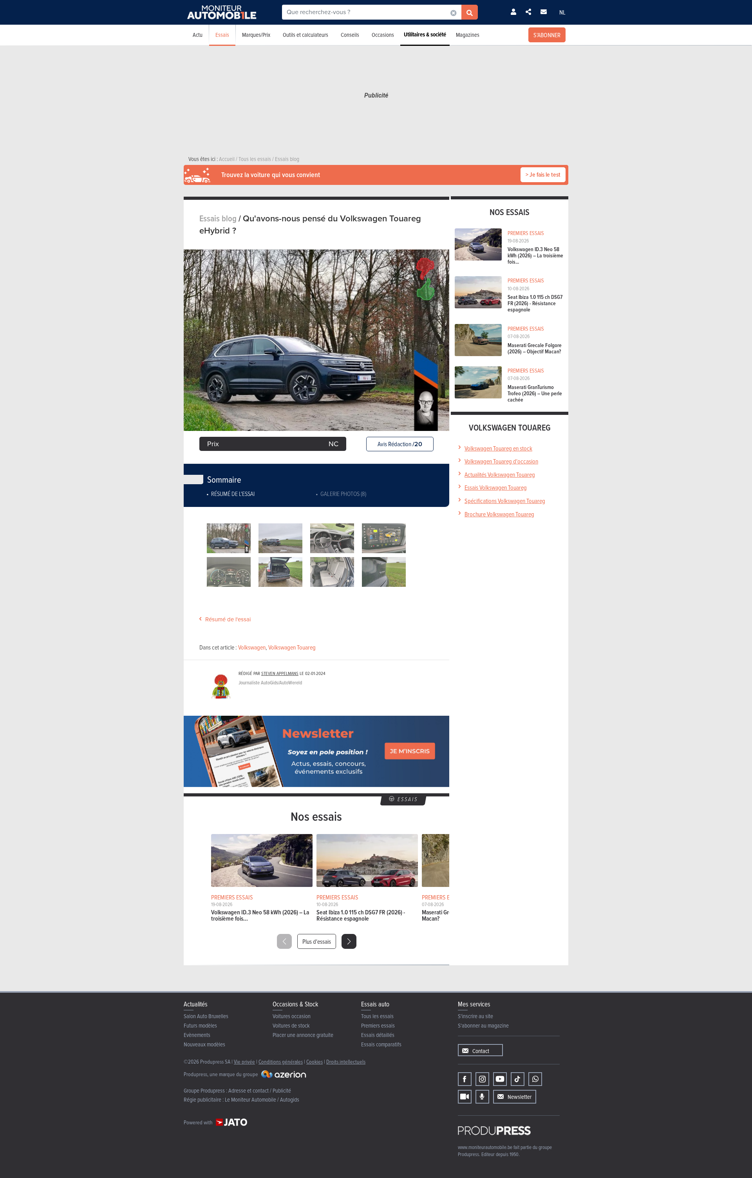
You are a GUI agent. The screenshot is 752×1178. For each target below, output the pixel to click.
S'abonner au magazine (483, 1025)
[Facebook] (465, 1079)
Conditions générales (280, 1061)
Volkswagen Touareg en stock (498, 448)
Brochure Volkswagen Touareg (499, 514)
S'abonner (546, 35)
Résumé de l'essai (233, 493)
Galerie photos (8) (343, 493)
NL (562, 12)
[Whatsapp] (535, 1079)
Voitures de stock (291, 1025)
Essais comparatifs (381, 1044)
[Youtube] (500, 1079)
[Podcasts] (482, 1097)
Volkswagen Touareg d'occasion (501, 461)
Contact (480, 1051)
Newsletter (519, 1097)
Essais (222, 35)
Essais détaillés (377, 1035)
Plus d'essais (316, 941)
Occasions (383, 35)
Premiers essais (378, 1025)
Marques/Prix (256, 35)
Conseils (350, 35)
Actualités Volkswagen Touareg (500, 474)
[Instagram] (482, 1079)
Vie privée (244, 1061)
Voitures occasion (292, 1016)
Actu (197, 35)
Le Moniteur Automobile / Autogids (262, 1099)
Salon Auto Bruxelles (206, 1016)
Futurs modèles (200, 1025)
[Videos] (465, 1097)
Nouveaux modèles (204, 1044)
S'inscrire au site (475, 1016)
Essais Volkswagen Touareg (496, 487)
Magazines (467, 35)
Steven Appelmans (279, 673)
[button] (349, 941)
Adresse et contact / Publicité (259, 1090)
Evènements (197, 1035)
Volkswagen (252, 647)
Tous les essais (377, 1016)
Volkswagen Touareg (292, 647)
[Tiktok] (517, 1079)
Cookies (314, 1061)
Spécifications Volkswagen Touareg (505, 500)
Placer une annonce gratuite (303, 1035)
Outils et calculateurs (305, 35)
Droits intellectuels (345, 1061)
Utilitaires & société (425, 34)
